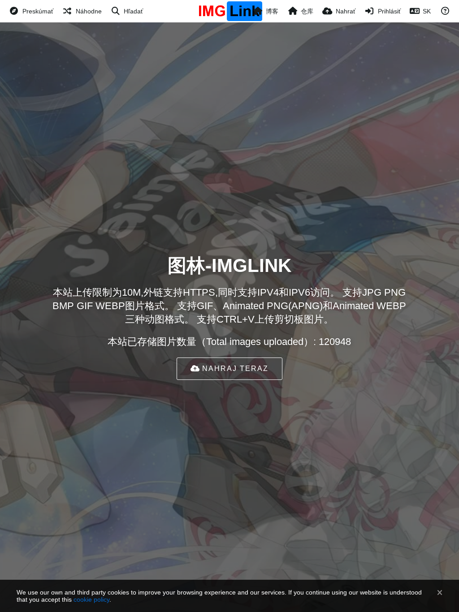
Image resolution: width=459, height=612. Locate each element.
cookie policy (91, 599)
